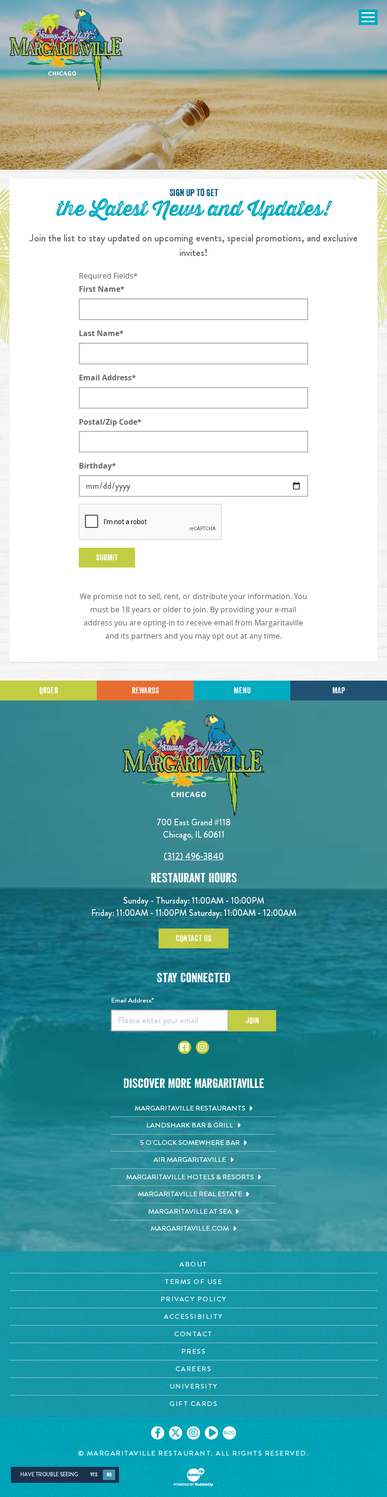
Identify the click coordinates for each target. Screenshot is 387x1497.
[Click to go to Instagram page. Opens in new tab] (202, 1047)
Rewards (145, 690)
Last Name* (101, 333)
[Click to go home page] (66, 50)
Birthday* (97, 466)
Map (338, 690)
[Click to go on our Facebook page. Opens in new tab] (157, 1432)
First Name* (102, 289)
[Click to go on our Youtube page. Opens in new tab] (211, 1432)
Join (252, 1020)
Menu (242, 690)
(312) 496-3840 (194, 856)
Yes (93, 1474)
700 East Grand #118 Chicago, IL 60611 (194, 828)
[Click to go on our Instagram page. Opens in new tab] (193, 1432)
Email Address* (107, 377)
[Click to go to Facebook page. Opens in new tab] (184, 1047)
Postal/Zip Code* (110, 422)
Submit (107, 557)
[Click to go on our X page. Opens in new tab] (175, 1432)
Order (48, 690)
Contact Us (193, 938)
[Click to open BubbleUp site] (193, 1477)
